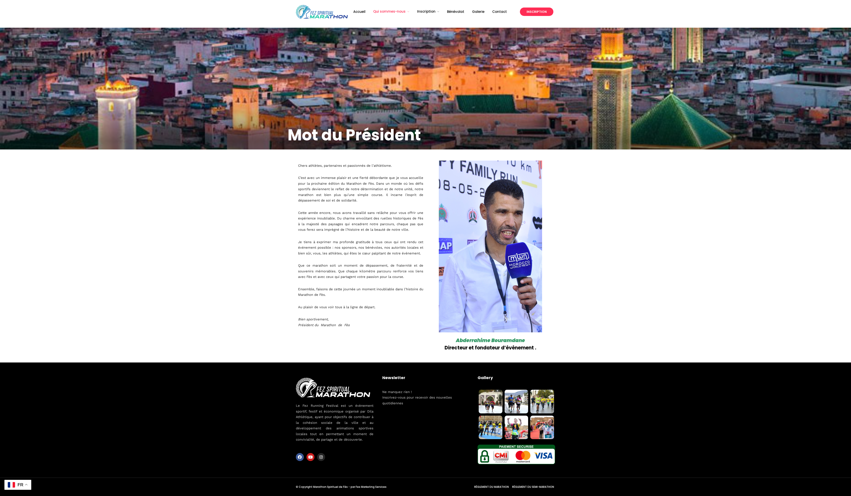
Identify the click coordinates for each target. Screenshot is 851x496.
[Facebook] (300, 457)
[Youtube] (310, 457)
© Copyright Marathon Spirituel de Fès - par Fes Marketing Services (341, 487)
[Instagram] (321, 457)
